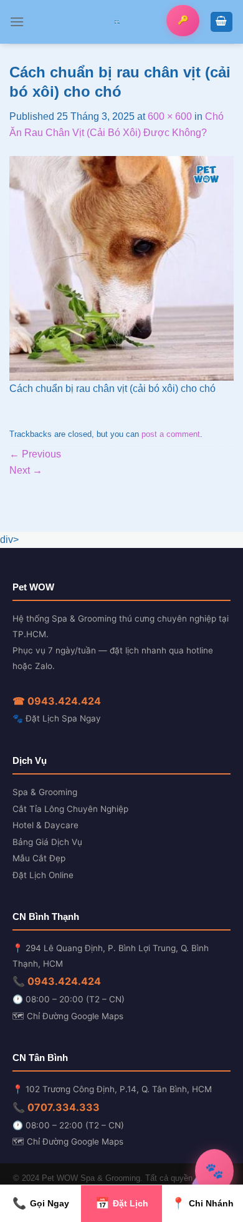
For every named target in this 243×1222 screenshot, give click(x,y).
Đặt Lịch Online (43, 875)
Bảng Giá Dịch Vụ (47, 842)
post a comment (170, 434)
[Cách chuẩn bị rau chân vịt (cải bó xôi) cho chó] (121, 267)
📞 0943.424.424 (56, 981)
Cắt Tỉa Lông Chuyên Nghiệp (70, 809)
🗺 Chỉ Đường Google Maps (67, 1016)
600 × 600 (170, 116)
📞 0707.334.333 (56, 1107)
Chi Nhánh (202, 1203)
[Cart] (222, 22)
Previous (35, 454)
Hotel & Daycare (45, 825)
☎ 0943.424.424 (56, 701)
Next (25, 470)
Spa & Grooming (44, 792)
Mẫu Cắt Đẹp (38, 858)
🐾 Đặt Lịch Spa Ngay (56, 718)
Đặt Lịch (121, 1203)
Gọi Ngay (40, 1203)
